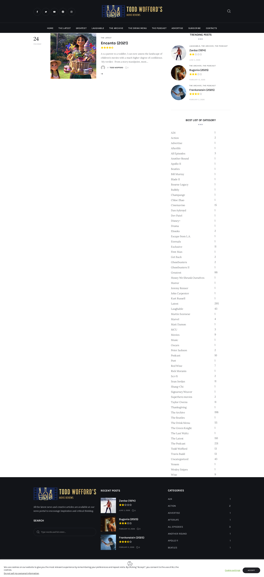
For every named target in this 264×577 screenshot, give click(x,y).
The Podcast (221, 46)
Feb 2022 (37, 44)
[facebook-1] (37, 12)
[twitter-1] (46, 12)
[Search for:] (64, 531)
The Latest (106, 38)
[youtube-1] (54, 12)
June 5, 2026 (194, 60)
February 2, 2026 (197, 99)
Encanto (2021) (114, 43)
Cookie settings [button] (232, 570)
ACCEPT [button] (251, 570)
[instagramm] (71, 12)
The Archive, (208, 46)
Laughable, (195, 46)
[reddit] (63, 12)
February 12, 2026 (197, 80)
